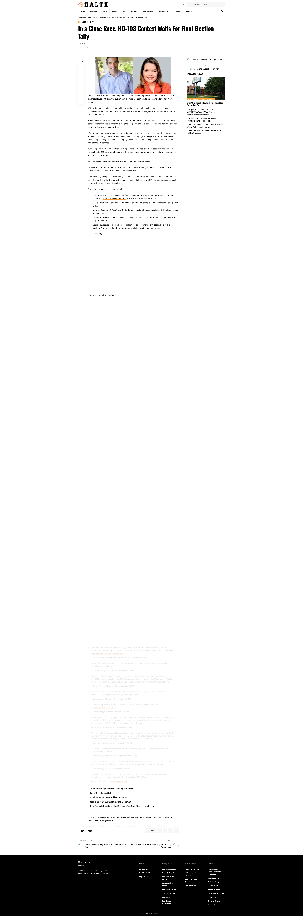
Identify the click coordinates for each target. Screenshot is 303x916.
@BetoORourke (132, 648)
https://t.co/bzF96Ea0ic (159, 682)
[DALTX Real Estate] (93, 4)
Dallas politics (115, 817)
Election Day (87, 22)
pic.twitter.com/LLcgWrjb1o (103, 707)
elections (168, 817)
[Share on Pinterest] (81, 78)
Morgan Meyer (107, 821)
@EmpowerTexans (110, 676)
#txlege (139, 723)
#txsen (170, 650)
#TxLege (158, 679)
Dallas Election (103, 817)
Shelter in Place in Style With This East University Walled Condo (111, 788)
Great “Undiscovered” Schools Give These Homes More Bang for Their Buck (205, 104)
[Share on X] (81, 72)
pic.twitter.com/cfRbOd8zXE (103, 666)
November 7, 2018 (139, 658)
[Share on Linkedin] (81, 84)
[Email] (81, 95)
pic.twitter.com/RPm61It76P (110, 653)
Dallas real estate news (130, 817)
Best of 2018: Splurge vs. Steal (100, 792)
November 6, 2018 (123, 699)
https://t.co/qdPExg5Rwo (136, 777)
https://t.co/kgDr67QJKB (147, 704)
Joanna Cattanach (94, 821)
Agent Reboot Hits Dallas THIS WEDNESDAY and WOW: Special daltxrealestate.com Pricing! (201, 112)
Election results (158, 817)
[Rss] (183, 4)
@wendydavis (148, 736)
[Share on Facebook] (81, 67)
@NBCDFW (165, 749)
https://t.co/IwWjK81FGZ (101, 751)
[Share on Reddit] (81, 89)
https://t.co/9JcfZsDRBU (115, 764)
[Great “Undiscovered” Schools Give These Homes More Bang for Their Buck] (206, 88)
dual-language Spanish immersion (201, 99)
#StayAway (143, 682)
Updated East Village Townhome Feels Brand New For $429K (110, 801)
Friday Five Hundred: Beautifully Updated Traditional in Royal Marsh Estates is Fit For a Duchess (122, 806)
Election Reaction (145, 817)
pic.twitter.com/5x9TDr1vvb (151, 764)
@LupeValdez (120, 733)
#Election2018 (133, 764)
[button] (222, 11)
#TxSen (169, 679)
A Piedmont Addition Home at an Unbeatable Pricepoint (108, 797)
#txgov (137, 733)
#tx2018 (94, 653)
